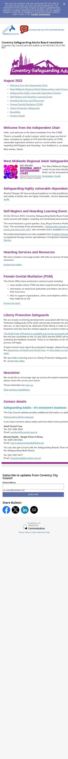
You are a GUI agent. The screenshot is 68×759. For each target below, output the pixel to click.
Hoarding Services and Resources (27, 100)
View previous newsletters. (17, 390)
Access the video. (16, 361)
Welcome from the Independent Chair (29, 85)
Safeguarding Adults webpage (19, 417)
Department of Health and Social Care (26, 350)
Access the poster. (13, 264)
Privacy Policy (24, 532)
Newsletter (15, 112)
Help (47, 532)
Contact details (17, 116)
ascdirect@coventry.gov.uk (23, 432)
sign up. (29, 385)
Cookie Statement (40, 14)
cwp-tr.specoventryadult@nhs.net (27, 443)
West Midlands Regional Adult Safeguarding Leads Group (39, 89)
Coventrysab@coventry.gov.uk (25, 458)
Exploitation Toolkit (51, 176)
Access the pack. (12, 303)
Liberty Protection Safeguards (25, 108)
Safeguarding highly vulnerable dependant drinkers (35, 93)
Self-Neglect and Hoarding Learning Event (31, 97)
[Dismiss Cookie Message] (64, 3)
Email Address (9, 483)
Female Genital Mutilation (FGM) (26, 104)
